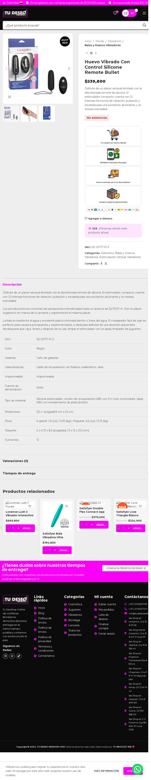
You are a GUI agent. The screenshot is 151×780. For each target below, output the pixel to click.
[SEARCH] (144, 25)
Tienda (99, 41)
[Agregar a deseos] (30, 506)
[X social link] (105, 263)
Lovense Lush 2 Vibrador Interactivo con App (20, 515)
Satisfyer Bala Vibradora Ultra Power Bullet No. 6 (56, 537)
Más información (107, 770)
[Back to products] (91, 53)
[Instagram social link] (5, 656)
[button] (6, 68)
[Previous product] (87, 53)
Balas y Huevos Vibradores (103, 45)
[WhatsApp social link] (12, 656)
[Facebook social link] (101, 263)
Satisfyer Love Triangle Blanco (127, 513)
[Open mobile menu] (144, 13)
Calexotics (107, 253)
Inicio (88, 41)
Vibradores (114, 41)
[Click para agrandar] (10, 97)
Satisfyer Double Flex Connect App (92, 510)
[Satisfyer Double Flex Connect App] (93, 503)
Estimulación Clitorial (112, 257)
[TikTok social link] (19, 656)
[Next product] (96, 53)
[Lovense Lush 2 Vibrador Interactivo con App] (20, 504)
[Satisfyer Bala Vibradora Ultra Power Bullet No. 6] (57, 515)
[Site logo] (15, 12)
